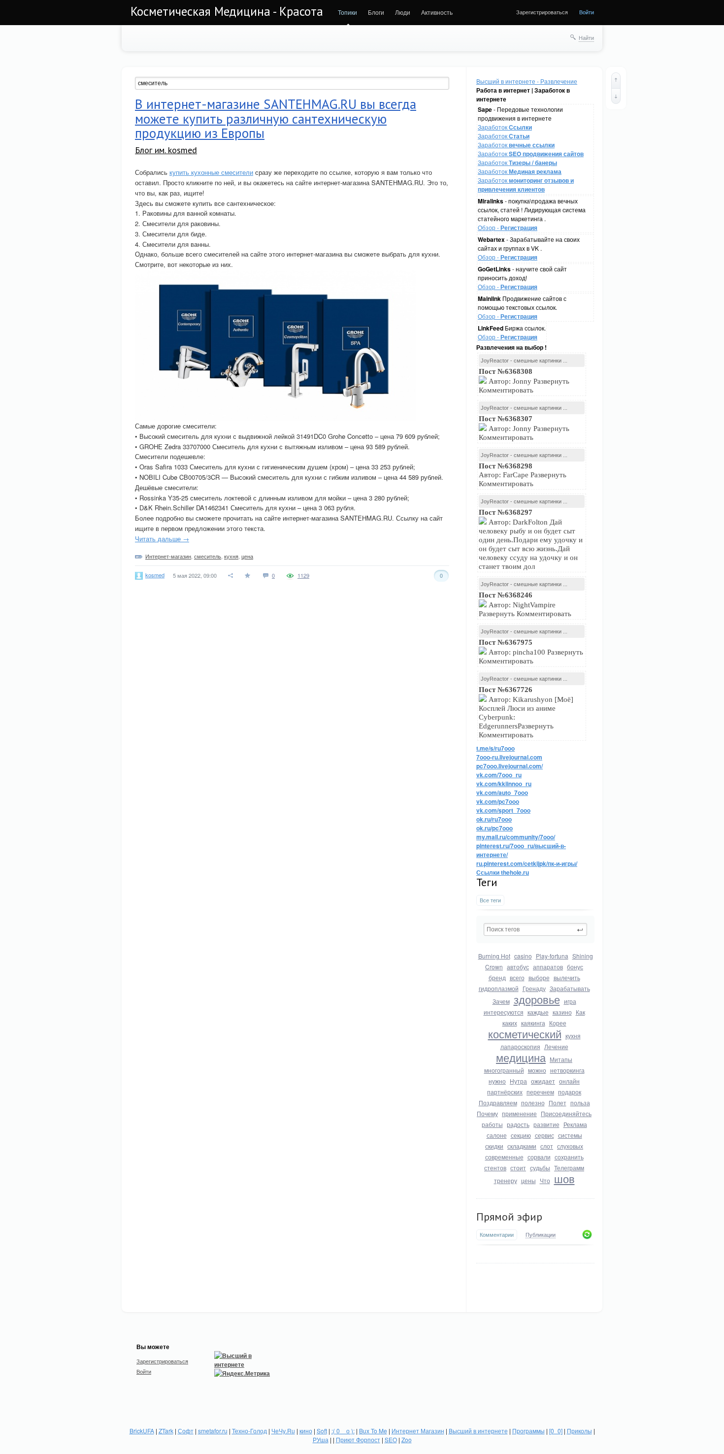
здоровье (537, 999)
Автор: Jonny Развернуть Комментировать (524, 380)
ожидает (543, 1081)
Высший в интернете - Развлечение (526, 81)
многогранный (504, 1070)
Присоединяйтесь (566, 1113)
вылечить (567, 977)
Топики (347, 12)
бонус (575, 966)
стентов (495, 1167)
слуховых (570, 1146)
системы (570, 1135)
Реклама (575, 1124)
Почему (487, 1113)
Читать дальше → (162, 538)
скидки (494, 1146)
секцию (521, 1135)
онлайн (569, 1081)
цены (528, 1180)
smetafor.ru (213, 1430)
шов (564, 1178)
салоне (497, 1135)
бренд (497, 977)
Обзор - (507, 227)
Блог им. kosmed (166, 150)
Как (580, 1012)
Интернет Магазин (418, 1430)
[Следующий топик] (616, 96)
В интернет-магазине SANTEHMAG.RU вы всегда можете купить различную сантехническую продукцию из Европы (275, 118)
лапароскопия (520, 1046)
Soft (322, 1430)
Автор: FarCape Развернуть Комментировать (522, 475)
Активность (437, 12)
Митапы (561, 1059)
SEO (391, 1439)
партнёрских (505, 1092)
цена (247, 556)
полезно (533, 1102)
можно (537, 1070)
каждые (538, 1012)
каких (509, 1023)
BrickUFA (142, 1430)
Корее (557, 1023)
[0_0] (555, 1430)
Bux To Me (373, 1430)
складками (521, 1146)
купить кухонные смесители (211, 172)
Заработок (505, 127)
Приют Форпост (358, 1439)
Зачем (501, 1001)
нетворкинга (567, 1070)
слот (546, 1146)
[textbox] (535, 929)
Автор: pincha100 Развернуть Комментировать (531, 651)
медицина (521, 1057)
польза (580, 1102)
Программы (528, 1430)
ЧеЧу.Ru (283, 1430)
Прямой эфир (509, 1216)
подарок (569, 1092)
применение (519, 1113)
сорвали (539, 1157)
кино (305, 1430)
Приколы (579, 1430)
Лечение (556, 1046)
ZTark (166, 1430)
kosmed (155, 575)
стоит (518, 1167)
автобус (518, 966)
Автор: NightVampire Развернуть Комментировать (526, 604)
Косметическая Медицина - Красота (227, 11)
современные (504, 1157)
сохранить (569, 1157)
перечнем (540, 1092)
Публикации (541, 1234)
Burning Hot (494, 956)
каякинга (533, 1023)
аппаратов (548, 966)
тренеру (505, 1180)
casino (523, 956)
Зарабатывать (570, 988)
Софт (186, 1430)
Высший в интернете (478, 1430)
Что (545, 1180)
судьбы (540, 1167)
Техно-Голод (249, 1430)
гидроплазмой (499, 988)
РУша (321, 1439)
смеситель (207, 556)
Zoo (406, 1439)
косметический (524, 1033)
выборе (539, 977)
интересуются (504, 1012)
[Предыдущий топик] (616, 80)
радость (518, 1124)
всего (517, 977)
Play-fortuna (552, 956)
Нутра (518, 1081)
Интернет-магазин (168, 556)
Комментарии (497, 1234)
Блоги (376, 12)
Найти (586, 37)
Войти (586, 12)
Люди (402, 12)
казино (562, 1012)
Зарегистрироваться (542, 12)
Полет (557, 1102)
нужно (497, 1081)
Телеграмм (569, 1167)
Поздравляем (498, 1102)
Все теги (490, 900)
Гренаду (534, 988)
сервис (544, 1135)
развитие (546, 1124)
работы (492, 1124)
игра (570, 1001)
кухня (573, 1035)
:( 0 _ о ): (343, 1430)
